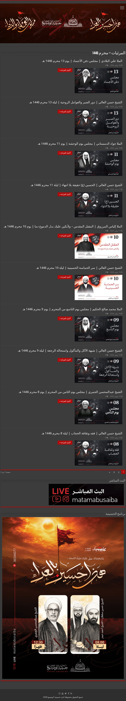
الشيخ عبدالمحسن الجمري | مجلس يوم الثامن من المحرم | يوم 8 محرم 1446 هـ (70, 392)
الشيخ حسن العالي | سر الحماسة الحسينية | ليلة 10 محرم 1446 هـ (79, 268)
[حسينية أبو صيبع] (63, 23)
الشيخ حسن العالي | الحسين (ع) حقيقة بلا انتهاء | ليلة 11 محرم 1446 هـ (76, 185)
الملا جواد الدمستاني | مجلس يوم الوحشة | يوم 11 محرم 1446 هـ (80, 143)
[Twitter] (65, 693)
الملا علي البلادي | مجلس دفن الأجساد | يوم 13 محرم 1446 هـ (82, 61)
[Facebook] (68, 693)
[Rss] (71, 693)
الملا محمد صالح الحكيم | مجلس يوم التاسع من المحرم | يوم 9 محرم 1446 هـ (72, 309)
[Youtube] (62, 693)
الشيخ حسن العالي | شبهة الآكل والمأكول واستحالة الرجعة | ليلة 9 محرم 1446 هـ (70, 350)
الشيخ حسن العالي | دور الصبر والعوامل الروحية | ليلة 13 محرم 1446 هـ (75, 102)
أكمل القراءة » (65, 70)
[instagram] (59, 693)
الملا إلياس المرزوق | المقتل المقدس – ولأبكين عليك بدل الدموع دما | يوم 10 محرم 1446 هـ (63, 226)
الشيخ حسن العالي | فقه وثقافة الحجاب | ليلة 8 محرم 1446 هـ (82, 433)
